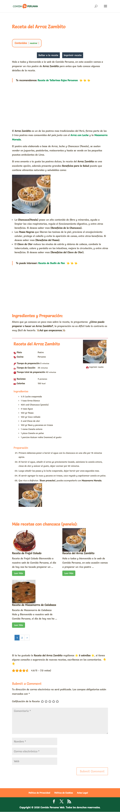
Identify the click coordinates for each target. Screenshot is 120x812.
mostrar (33, 43)
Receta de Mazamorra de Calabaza (34, 605)
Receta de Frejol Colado (26, 553)
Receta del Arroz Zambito (78, 553)
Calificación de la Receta (26, 701)
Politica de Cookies (63, 792)
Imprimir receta (73, 55)
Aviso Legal (82, 792)
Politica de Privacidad (39, 792)
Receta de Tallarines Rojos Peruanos (58, 80)
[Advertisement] (60, 106)
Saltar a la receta (48, 55)
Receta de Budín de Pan (51, 263)
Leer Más (18, 573)
